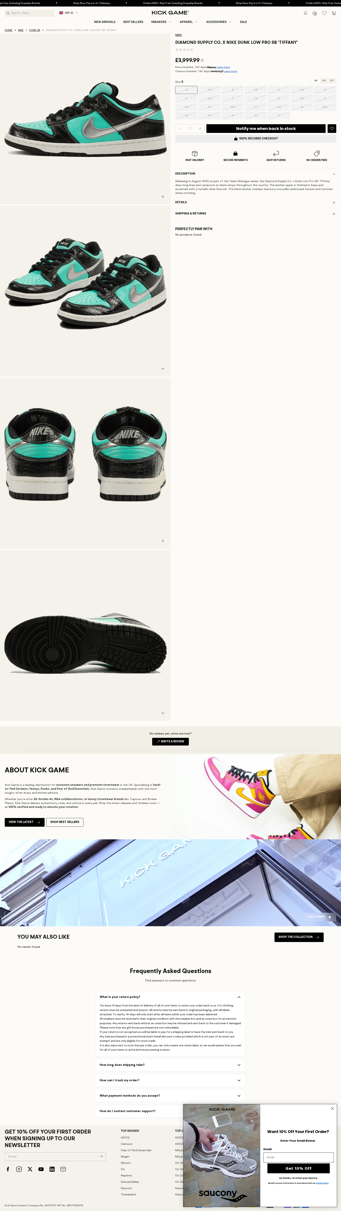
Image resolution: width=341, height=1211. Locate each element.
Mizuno (126, 1163)
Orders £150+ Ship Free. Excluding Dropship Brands (135, 3)
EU (332, 80)
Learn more (223, 67)
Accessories (216, 22)
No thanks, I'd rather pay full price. (298, 1178)
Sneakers (158, 22)
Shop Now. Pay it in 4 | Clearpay (54, 3)
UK (316, 80)
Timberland (128, 1194)
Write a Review (174, 743)
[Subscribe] (101, 1156)
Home (8, 30)
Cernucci (126, 1144)
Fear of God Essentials (136, 1150)
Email (267, 1149)
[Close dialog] (332, 1108)
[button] (161, 22)
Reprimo (126, 1175)
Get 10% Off (299, 1168)
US (324, 80)
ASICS (125, 1137)
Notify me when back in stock (266, 128)
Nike (20, 30)
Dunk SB (34, 30)
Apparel (186, 22)
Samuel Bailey (130, 1182)
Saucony (126, 1188)
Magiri (125, 1156)
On (123, 1169)
